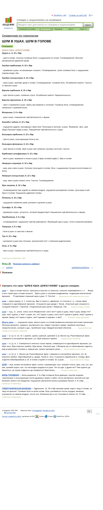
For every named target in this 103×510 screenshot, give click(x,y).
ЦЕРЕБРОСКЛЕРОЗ (80, 268)
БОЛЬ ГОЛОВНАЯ (10, 375)
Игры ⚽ (83, 29)
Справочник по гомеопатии (28, 29)
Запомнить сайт (60, 15)
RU (90, 15)
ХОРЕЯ (9, 268)
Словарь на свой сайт (78, 15)
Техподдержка (37, 410)
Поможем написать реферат (26, 264)
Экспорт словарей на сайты (11, 416)
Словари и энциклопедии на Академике (39, 20)
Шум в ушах (7, 322)
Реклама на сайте (49, 410)
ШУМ (4, 364)
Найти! (88, 25)
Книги (71, 29)
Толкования (45, 29)
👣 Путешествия (10, 412)
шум (4, 290)
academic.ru (8, 28)
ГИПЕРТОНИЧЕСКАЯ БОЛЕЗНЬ (16, 388)
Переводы (58, 29)
